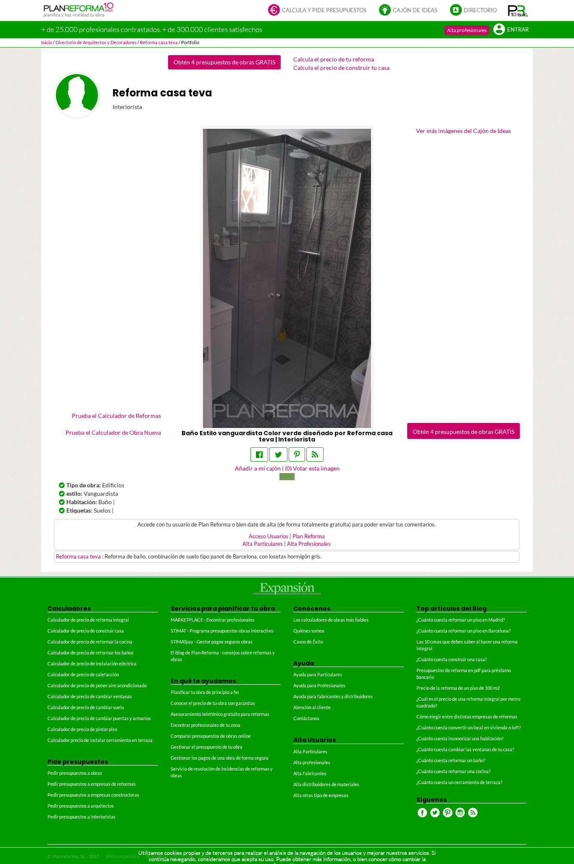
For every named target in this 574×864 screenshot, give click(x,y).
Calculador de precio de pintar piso (82, 729)
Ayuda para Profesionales (319, 685)
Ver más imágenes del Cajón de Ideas (463, 130)
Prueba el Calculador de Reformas (116, 415)
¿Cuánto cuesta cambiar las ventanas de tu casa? (465, 749)
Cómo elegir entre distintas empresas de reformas (466, 716)
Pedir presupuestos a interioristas (81, 816)
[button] (518, 10)
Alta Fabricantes (309, 773)
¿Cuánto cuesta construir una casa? (451, 659)
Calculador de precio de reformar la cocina (89, 641)
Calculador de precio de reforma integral (88, 619)
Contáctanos (306, 718)
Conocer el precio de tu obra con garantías (213, 703)
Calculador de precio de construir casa (85, 630)
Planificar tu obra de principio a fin (205, 692)
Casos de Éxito (308, 641)
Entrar (518, 30)
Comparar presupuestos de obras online (211, 736)
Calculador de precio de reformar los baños (90, 652)
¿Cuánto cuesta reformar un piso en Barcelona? (463, 630)
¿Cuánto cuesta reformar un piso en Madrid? (460, 619)
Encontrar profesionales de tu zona (205, 725)
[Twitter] (278, 454)
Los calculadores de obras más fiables (331, 619)
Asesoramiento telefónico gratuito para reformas (220, 714)
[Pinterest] (297, 454)
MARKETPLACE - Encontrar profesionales (213, 619)
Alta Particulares (262, 544)
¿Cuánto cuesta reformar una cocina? (453, 771)
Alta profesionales (467, 30)
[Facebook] (259, 454)
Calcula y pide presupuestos (324, 10)
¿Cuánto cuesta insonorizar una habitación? (459, 738)
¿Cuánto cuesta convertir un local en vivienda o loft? (468, 727)
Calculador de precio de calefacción (83, 674)
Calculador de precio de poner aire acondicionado (97, 685)
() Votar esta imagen (312, 468)
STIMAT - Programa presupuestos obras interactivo (222, 630)
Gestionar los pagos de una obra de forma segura (220, 757)
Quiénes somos (308, 630)
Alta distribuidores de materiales (326, 784)
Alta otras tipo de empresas (320, 795)
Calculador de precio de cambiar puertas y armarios (99, 718)
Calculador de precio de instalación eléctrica (92, 663)
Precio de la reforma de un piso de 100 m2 (458, 688)
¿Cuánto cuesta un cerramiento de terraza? (459, 782)
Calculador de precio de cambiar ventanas (89, 696)
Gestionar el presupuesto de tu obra (206, 747)
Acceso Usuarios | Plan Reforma (287, 536)
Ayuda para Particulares (317, 674)
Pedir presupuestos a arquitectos (80, 805)
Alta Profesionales (309, 544)
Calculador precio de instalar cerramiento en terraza (100, 740)
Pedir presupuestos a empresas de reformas (91, 784)
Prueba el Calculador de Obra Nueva (113, 432)
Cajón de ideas (415, 10)
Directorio (480, 10)
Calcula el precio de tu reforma (333, 59)
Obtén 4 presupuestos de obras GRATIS (224, 62)
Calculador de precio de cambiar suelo (85, 707)
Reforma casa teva (79, 556)
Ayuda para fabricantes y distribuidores (333, 696)
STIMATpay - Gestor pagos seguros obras (212, 641)
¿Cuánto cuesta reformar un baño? (450, 760)
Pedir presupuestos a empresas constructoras (93, 795)
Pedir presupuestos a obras (74, 773)
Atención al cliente (312, 707)
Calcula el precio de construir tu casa (341, 67)
